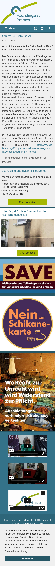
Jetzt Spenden (27, 253)
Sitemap (16, 523)
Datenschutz (23, 520)
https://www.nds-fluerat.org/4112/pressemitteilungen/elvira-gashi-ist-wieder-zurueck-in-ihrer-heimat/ (27, 148)
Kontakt (35, 520)
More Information (27, 202)
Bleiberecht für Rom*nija (17, 158)
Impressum (9, 520)
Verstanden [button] (27, 558)
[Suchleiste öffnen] (49, 28)
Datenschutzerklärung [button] (16, 551)
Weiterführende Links (32, 523)
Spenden (45, 520)
